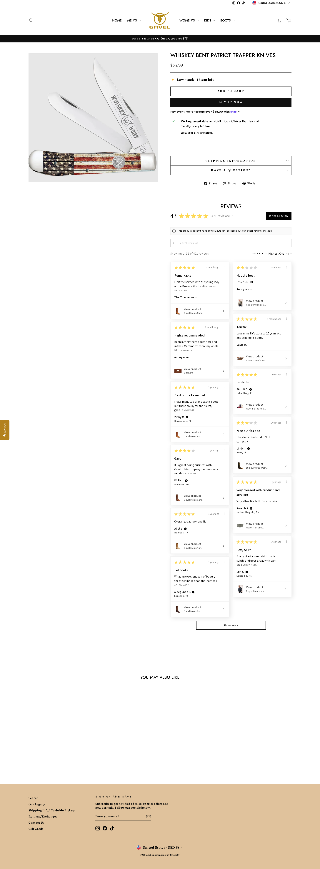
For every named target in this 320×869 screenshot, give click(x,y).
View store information (197, 132)
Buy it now (231, 102)
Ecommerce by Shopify (165, 854)
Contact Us (36, 822)
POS (143, 854)
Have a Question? (231, 170)
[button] (233, 216)
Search (34, 798)
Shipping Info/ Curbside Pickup (52, 810)
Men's (132, 20)
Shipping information (231, 160)
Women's (187, 20)
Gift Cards (36, 828)
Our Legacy (37, 804)
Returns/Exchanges (43, 816)
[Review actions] (224, 267)
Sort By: (260, 253)
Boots (226, 20)
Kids (208, 20)
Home (117, 20)
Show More (180, 290)
